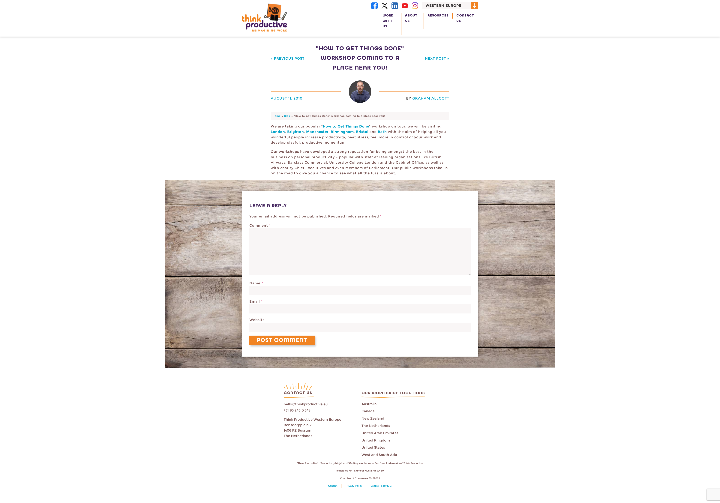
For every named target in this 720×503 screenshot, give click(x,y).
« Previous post (287, 58)
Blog (287, 116)
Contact (332, 485)
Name (256, 283)
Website (257, 320)
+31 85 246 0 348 (297, 410)
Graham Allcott (430, 98)
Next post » (437, 58)
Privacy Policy (354, 485)
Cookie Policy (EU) (381, 485)
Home (277, 116)
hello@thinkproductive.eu (306, 404)
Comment (260, 225)
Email (256, 301)
